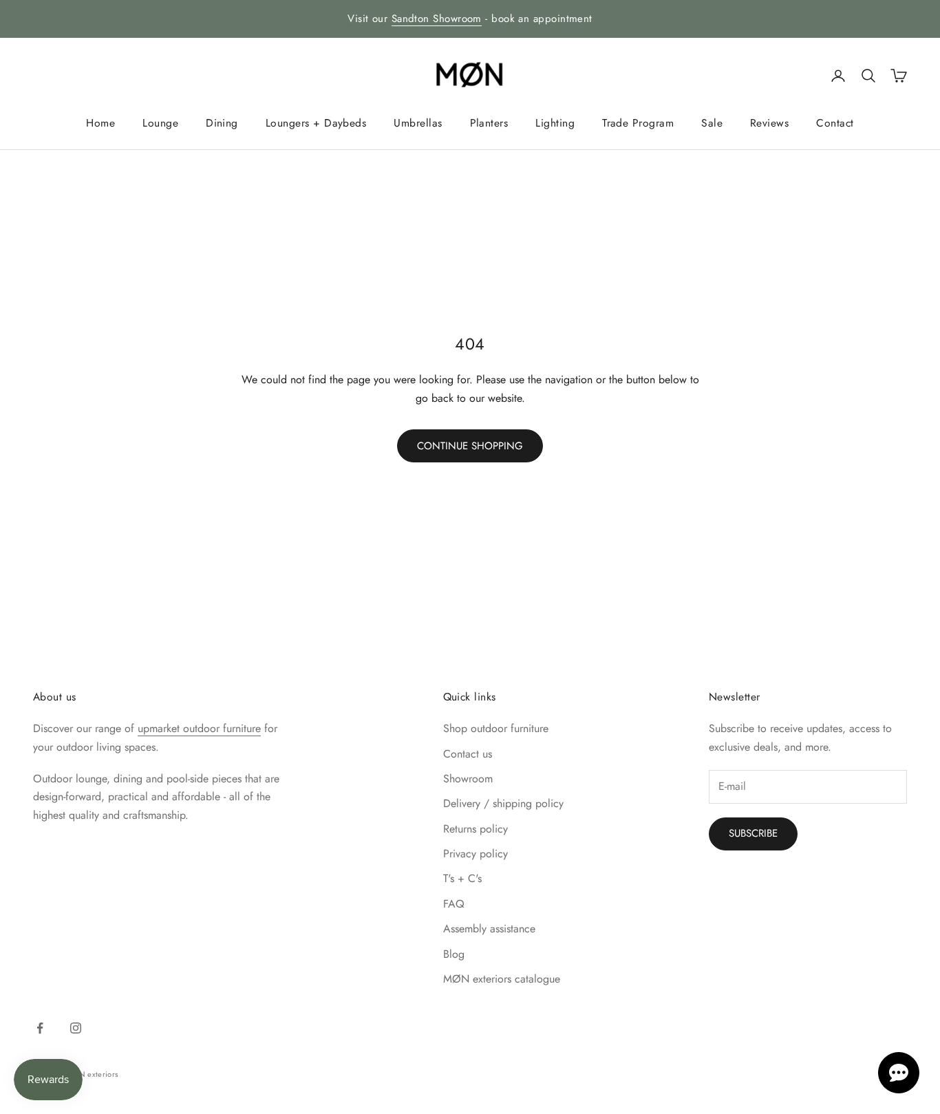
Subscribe (753, 833)
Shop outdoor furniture (495, 728)
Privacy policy (475, 853)
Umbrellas (418, 123)
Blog (453, 954)
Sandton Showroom (437, 18)
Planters (489, 123)
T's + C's (462, 878)
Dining (222, 123)
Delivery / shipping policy (503, 803)
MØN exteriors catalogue (501, 979)
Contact (834, 123)
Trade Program (638, 123)
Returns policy (475, 829)
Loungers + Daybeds (316, 123)
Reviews (769, 123)
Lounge (160, 123)
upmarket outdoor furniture (199, 728)
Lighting (555, 123)
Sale (712, 123)
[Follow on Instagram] (76, 1028)
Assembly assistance (489, 928)
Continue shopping (470, 445)
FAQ (453, 904)
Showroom (468, 778)
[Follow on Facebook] (40, 1028)
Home (100, 123)
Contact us (467, 754)
